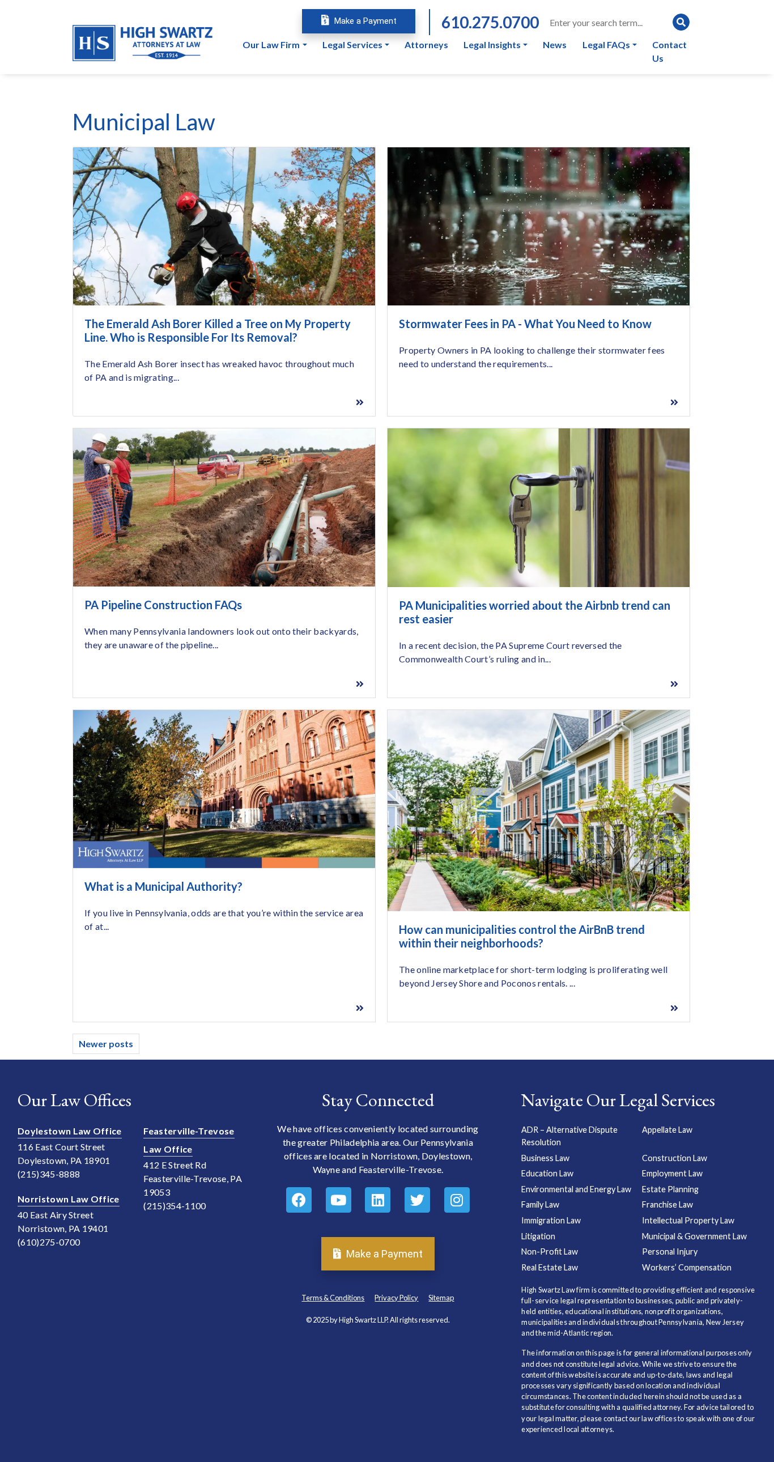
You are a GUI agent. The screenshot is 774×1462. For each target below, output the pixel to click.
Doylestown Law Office (70, 1130)
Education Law (547, 1173)
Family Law (540, 1204)
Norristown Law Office (69, 1198)
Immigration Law (551, 1220)
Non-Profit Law (549, 1251)
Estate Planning (670, 1189)
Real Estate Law (549, 1267)
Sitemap (441, 1297)
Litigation (538, 1236)
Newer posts (106, 1043)
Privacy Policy (396, 1297)
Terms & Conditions (332, 1297)
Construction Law (674, 1158)
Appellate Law (667, 1129)
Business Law (545, 1158)
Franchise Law (667, 1204)
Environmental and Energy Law (576, 1189)
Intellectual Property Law (688, 1220)
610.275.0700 (490, 22)
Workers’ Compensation (687, 1267)
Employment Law (672, 1173)
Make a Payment (364, 21)
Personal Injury (670, 1251)
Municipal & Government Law (694, 1236)
